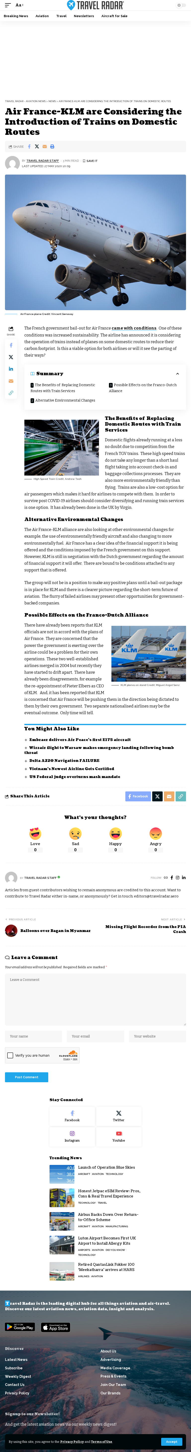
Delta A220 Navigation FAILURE (64, 760)
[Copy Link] (11, 393)
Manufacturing (117, 1226)
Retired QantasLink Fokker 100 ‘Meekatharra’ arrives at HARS (106, 1267)
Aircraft (84, 1174)
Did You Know (115, 1250)
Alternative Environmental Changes (65, 400)
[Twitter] (119, 1116)
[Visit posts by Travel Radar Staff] (12, 163)
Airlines (83, 1276)
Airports (84, 1250)
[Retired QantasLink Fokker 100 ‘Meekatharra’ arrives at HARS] (61, 1271)
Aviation (98, 1174)
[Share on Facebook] (29, 146)
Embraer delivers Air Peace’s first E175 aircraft (80, 740)
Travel (102, 1202)
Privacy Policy (72, 1442)
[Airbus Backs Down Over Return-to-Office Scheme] (61, 1221)
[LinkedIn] (184, 878)
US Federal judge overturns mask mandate (74, 777)
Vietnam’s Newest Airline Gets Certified (71, 769)
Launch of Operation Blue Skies (106, 1167)
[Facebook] (172, 878)
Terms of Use (101, 1442)
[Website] (165, 878)
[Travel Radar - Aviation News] (95, 5)
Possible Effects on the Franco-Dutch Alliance (143, 388)
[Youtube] (119, 1137)
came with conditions (134, 328)
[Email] (44, 146)
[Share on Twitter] (36, 146)
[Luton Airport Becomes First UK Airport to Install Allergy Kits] (61, 1245)
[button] (171, 1442)
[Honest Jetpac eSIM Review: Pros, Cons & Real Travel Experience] (61, 1198)
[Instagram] (177, 878)
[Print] (52, 146)
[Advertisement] (95, 58)
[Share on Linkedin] (11, 369)
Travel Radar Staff (42, 160)
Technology (114, 1174)
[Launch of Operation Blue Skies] (61, 1174)
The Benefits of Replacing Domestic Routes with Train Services (63, 388)
